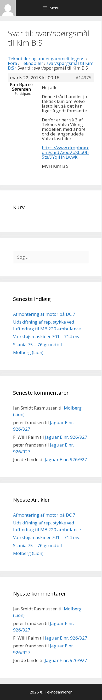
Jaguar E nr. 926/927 (66, 437)
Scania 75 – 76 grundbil (37, 345)
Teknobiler (32, 63)
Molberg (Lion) (28, 352)
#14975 (83, 77)
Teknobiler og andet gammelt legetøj (46, 58)
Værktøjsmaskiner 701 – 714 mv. (46, 336)
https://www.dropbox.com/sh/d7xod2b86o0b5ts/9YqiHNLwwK (65, 152)
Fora (12, 63)
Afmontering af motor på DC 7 (44, 314)
